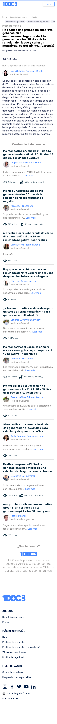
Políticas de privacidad (13, 642)
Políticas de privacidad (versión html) (21, 647)
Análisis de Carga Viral (38, 21)
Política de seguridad (13, 657)
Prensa (6, 622)
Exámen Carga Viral (15, 21)
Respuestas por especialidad (17, 677)
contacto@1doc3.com (16, 693)
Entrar (49, 4)
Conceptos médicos (12, 672)
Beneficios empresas (13, 617)
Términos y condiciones (14, 652)
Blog (4, 637)
